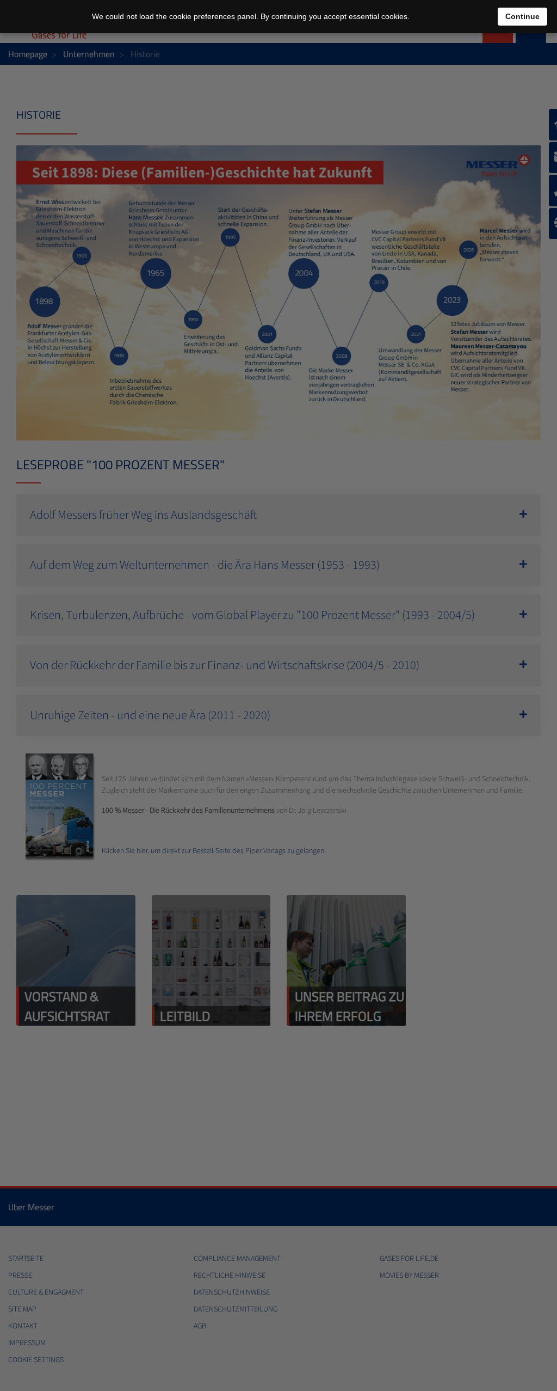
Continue (522, 16)
